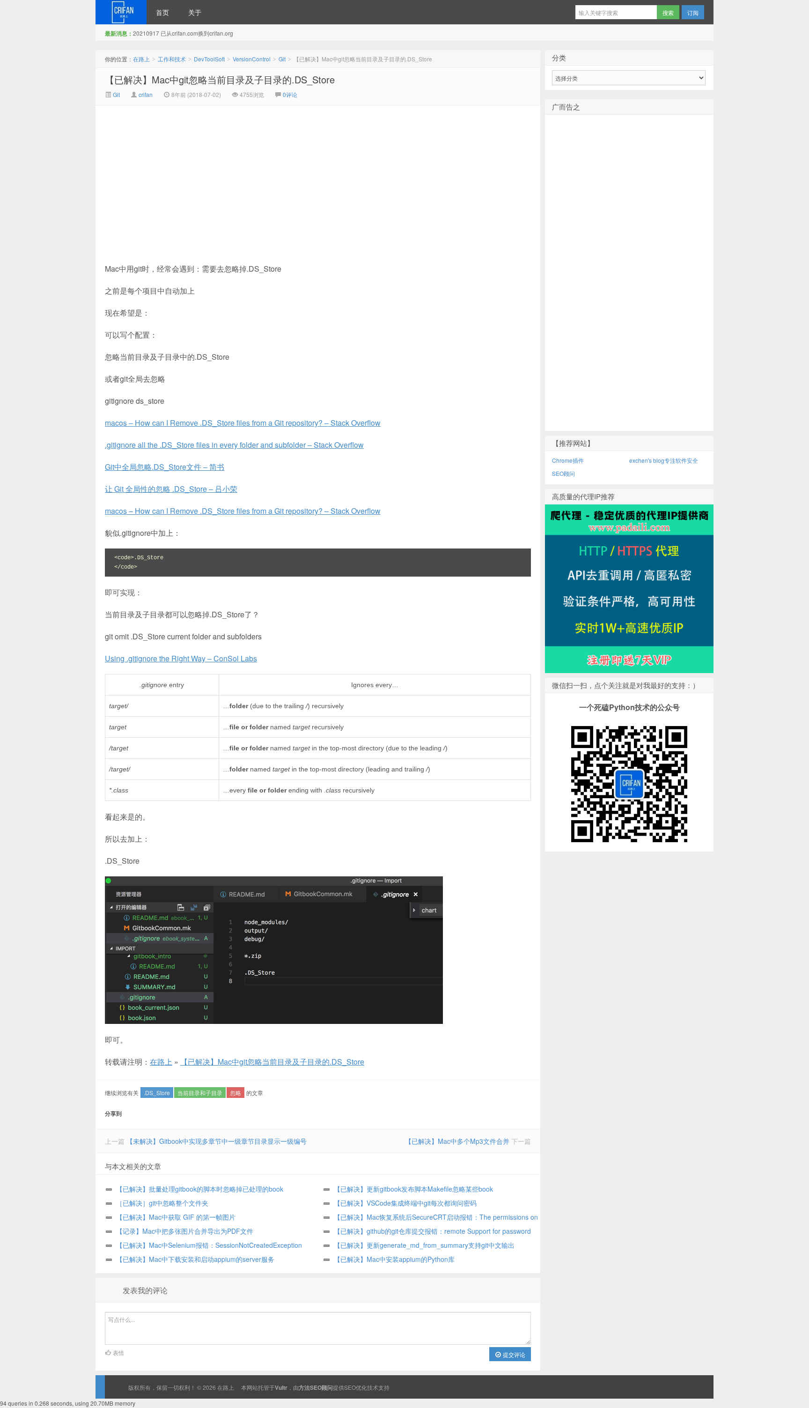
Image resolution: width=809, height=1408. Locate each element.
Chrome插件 (568, 460)
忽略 (235, 1093)
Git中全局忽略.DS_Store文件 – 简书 (164, 466)
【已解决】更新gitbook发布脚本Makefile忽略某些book (413, 1188)
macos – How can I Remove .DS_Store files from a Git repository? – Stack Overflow (243, 422)
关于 (194, 12)
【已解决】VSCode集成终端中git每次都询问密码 (405, 1203)
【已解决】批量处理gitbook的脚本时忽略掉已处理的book (199, 1188)
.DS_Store (157, 1093)
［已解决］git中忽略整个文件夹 (162, 1203)
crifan (146, 94)
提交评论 (513, 1354)
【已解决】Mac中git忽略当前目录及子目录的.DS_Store (220, 79)
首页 (162, 12)
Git (282, 59)
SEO (350, 1387)
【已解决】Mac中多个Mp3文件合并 (457, 1141)
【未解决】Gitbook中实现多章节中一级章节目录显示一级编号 (216, 1141)
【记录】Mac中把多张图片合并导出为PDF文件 (184, 1231)
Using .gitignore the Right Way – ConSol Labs (181, 658)
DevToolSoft (209, 59)
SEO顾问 (563, 473)
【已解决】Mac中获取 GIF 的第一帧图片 (175, 1217)
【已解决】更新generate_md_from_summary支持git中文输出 (424, 1245)
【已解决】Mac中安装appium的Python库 (394, 1259)
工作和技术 (172, 59)
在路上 (121, 12)
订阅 (693, 12)
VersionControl (252, 59)
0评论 (290, 94)
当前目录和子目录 (199, 1093)
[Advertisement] (238, 175)
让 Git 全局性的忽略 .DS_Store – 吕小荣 (171, 488)
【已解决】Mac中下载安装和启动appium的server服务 (195, 1259)
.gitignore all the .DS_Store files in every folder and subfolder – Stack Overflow (234, 444)
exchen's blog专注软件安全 (663, 460)
